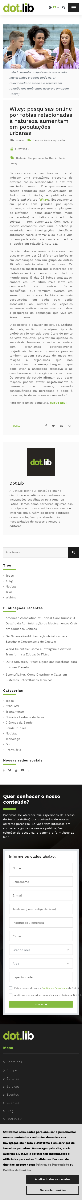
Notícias (11, 733)
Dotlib (10, 744)
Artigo (10, 581)
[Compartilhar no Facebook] (46, 426)
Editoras (13, 1078)
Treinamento (15, 711)
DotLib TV (14, 1119)
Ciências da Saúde (19, 722)
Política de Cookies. (17, 1170)
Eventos (13, 1094)
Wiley (44, 199)
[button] (54, 7)
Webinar (12, 597)
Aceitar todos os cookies (52, 1179)
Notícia (11, 586)
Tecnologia (13, 739)
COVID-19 (12, 706)
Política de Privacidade (54, 988)
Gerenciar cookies (53, 1190)
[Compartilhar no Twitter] (53, 426)
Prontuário (13, 750)
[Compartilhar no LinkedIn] (61, 426)
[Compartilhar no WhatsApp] (69, 426)
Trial (9, 592)
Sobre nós (14, 1062)
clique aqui (58, 402)
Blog (10, 1111)
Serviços (13, 1086)
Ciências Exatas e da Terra (25, 717)
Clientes (13, 1103)
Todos (10, 575)
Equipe (12, 1070)
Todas (10, 700)
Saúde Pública (16, 728)
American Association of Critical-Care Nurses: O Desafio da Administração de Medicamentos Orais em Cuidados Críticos (42, 623)
